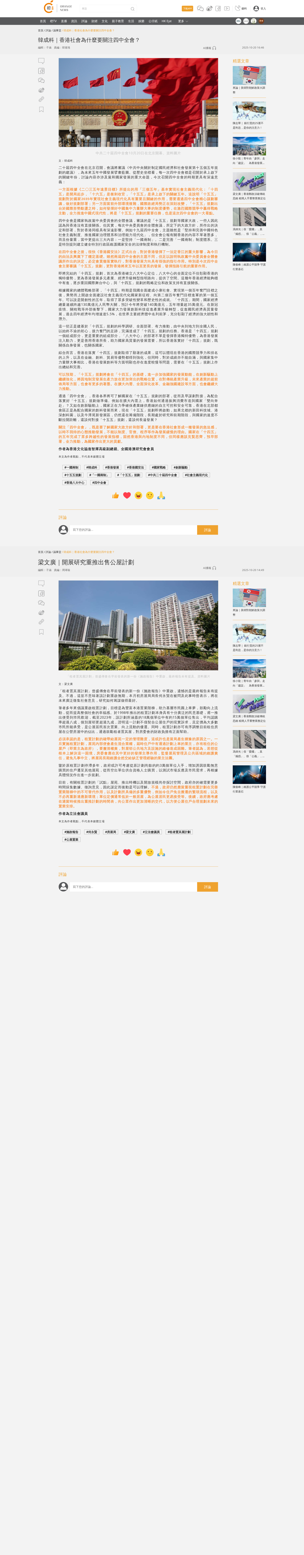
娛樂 (141, 21)
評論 (84, 21)
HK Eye (167, 21)
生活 (131, 21)
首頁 (43, 21)
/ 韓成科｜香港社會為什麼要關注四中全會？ (88, 30)
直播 (64, 21)
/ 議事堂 (56, 30)
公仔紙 (153, 21)
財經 (95, 21)
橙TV (53, 21)
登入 (263, 8)
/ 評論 (47, 30)
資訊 (74, 21)
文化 (105, 21)
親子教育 (118, 21)
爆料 (244, 8)
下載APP (187, 8)
